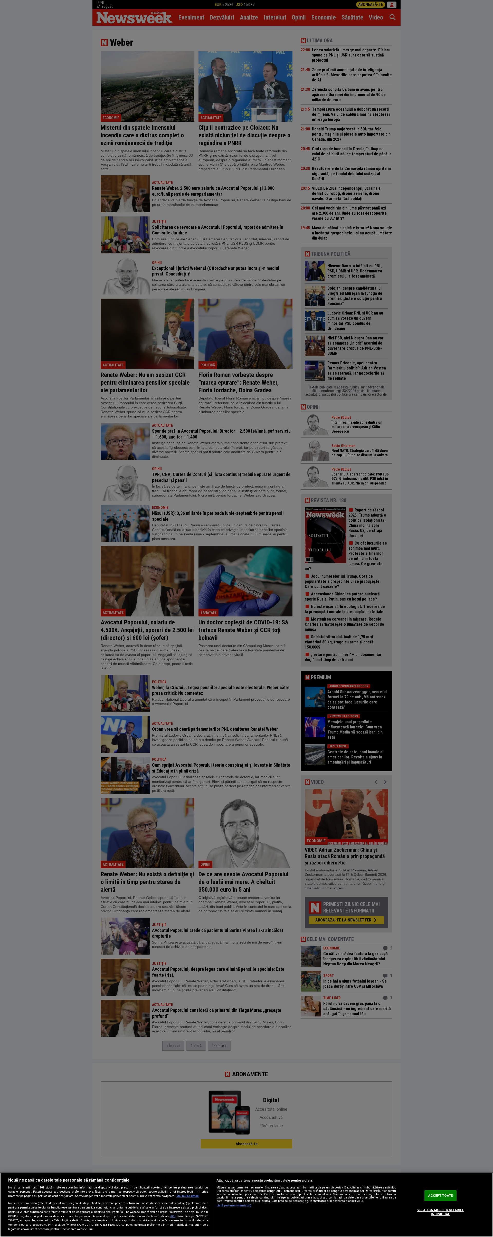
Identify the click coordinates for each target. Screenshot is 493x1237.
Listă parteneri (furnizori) (233, 1205)
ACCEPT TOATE (440, 1196)
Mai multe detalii (187, 1196)
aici (172, 1216)
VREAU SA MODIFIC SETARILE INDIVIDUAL (440, 1212)
